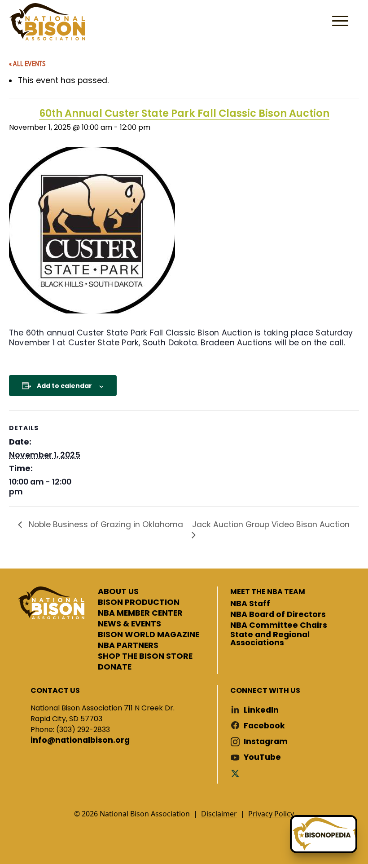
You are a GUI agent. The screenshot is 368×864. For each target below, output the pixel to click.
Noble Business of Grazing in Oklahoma (104, 524)
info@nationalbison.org (80, 740)
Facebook (264, 726)
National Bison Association (47, 21)
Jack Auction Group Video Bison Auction (271, 524)
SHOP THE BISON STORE (145, 656)
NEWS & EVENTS (129, 624)
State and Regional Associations (270, 639)
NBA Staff (250, 604)
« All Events (27, 63)
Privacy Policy (271, 814)
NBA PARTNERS (128, 646)
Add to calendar (64, 385)
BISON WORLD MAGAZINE (148, 635)
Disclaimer (219, 814)
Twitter (237, 773)
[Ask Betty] (323, 834)
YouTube (262, 757)
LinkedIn (261, 710)
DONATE (114, 667)
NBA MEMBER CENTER (140, 613)
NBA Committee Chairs (278, 626)
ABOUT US (118, 592)
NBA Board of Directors (278, 615)
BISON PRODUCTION (139, 603)
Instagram (266, 741)
